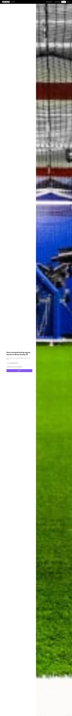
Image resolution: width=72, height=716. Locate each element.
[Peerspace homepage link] (6, 2)
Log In (68, 1)
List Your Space (57, 2)
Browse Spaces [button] (49, 1)
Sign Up (63, 1)
